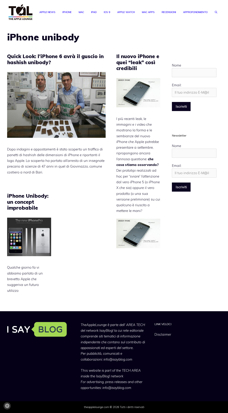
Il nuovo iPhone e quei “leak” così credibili (137, 62)
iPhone (67, 12)
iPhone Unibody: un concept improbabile (27, 202)
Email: (176, 85)
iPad (94, 12)
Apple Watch (126, 12)
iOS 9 (107, 12)
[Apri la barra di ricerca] (216, 12)
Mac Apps (148, 12)
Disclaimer (162, 334)
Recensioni (169, 12)
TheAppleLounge (94, 325)
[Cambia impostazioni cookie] (7, 405)
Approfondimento (195, 12)
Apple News (47, 12)
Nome (176, 65)
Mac (81, 12)
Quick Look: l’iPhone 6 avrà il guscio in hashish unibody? (55, 59)
